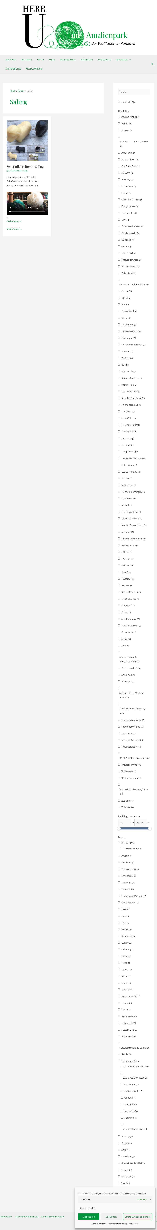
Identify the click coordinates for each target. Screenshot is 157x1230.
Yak (125, 1183)
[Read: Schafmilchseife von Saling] (27, 140)
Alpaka (127, 843)
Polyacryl (128, 1023)
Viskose (127, 1176)
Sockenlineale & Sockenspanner (129, 659)
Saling (126, 612)
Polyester (128, 1036)
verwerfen (111, 1216)
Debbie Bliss (129, 213)
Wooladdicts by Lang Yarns (133, 791)
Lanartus (127, 438)
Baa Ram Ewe (130, 166)
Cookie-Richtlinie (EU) (52, 1216)
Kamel (126, 929)
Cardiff (126, 193)
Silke (125, 645)
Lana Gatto (128, 418)
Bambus (127, 862)
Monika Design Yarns (134, 525)
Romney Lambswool (135, 1129)
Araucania (128, 152)
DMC (125, 219)
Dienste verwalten (87, 1208)
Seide (127, 1136)
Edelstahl (127, 882)
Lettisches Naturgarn (134, 458)
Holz (125, 916)
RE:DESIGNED (131, 592)
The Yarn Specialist (133, 720)
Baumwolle (130, 869)
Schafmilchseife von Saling (25, 166)
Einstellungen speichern (138, 1216)
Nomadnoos (129, 545)
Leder (126, 942)
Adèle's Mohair (130, 117)
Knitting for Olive (131, 378)
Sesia (126, 639)
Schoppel (128, 632)
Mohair (127, 989)
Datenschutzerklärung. (117, 1224)
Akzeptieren (88, 1216)
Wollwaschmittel (131, 778)
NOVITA (127, 558)
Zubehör (127, 807)
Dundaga (127, 239)
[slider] (119, 828)
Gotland (130, 1097)
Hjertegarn (128, 338)
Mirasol (126, 505)
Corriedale (131, 1084)
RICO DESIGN (130, 599)
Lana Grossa (130, 425)
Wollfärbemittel (131, 764)
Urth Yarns (128, 733)
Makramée (128, 485)
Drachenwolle (130, 233)
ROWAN (128, 605)
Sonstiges (128, 675)
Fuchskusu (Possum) (133, 896)
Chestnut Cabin (131, 199)
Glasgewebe (129, 902)
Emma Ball (128, 253)
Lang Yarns (129, 451)
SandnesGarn (130, 619)
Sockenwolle (131, 668)
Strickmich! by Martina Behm (131, 695)
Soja (125, 1150)
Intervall (127, 351)
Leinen (127, 949)
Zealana (127, 800)
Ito (125, 364)
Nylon (126, 1003)
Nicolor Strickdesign (133, 538)
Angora (126, 856)
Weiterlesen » (14, 221)
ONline (127, 565)
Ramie (126, 1054)
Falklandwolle (133, 1091)
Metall (126, 976)
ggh (125, 304)
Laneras (127, 445)
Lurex (125, 963)
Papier (126, 1009)
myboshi (127, 532)
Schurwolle (130, 1061)
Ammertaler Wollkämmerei (133, 144)
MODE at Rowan (131, 518)
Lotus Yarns (129, 465)
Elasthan (127, 889)
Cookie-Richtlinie (99, 1224)
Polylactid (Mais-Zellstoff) (134, 1047)
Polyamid (129, 1029)
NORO (126, 552)
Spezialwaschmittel (133, 1163)
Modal (126, 983)
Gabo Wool (128, 273)
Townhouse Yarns (132, 726)
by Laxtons (128, 186)
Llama (126, 956)
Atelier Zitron (130, 159)
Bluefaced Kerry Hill (136, 1066)
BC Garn (127, 173)
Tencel (126, 1170)
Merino (131, 1111)
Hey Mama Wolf (131, 331)
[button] (129, 59)
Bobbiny (127, 179)
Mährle (126, 478)
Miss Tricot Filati (131, 512)
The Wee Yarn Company (132, 711)
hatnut (126, 318)
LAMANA (128, 411)
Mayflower (128, 498)
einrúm (126, 246)
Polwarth (130, 1117)
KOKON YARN (130, 391)
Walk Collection (131, 746)
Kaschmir (128, 936)
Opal (126, 572)
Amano (126, 130)
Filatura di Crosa (131, 260)
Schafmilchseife (131, 625)
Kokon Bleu (129, 385)
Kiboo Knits (128, 371)
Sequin (126, 1143)
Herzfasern (129, 324)
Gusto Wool (129, 311)
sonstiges (128, 1156)
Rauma (126, 585)
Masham (130, 1104)
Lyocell (126, 969)
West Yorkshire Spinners (134, 758)
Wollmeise (128, 771)
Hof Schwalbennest (133, 344)
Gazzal (126, 291)
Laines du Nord (131, 405)
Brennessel (128, 876)
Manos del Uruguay (133, 492)
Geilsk (126, 298)
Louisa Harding (130, 471)
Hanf (125, 909)
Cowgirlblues (129, 206)
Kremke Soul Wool (133, 398)
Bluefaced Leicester (135, 1077)
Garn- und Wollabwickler (134, 284)
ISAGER (127, 358)
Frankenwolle (130, 266)
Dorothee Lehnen (132, 226)
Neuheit (128, 102)
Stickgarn (127, 681)
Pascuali (127, 578)
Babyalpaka (132, 848)
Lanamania (128, 431)
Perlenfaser (129, 1016)
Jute (125, 922)
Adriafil (126, 123)
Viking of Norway (132, 740)
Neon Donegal (130, 996)
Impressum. (133, 1224)
